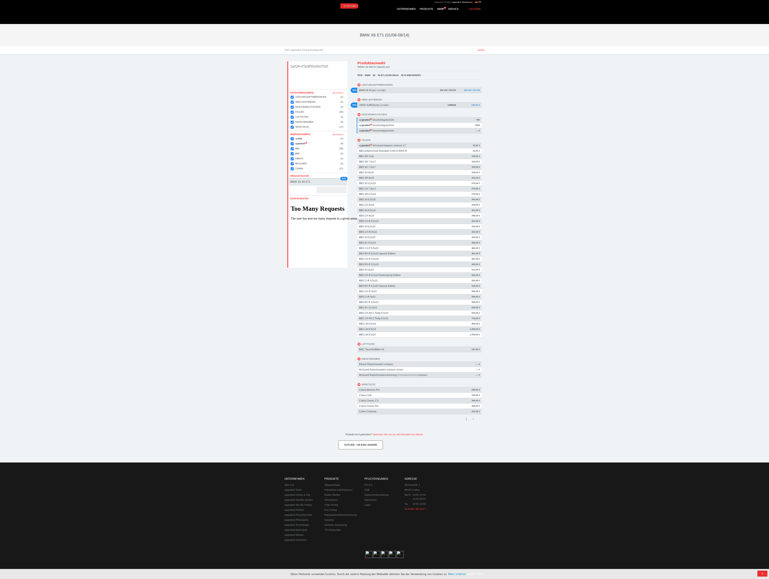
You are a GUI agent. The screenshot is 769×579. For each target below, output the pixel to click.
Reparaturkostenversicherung (340, 515)
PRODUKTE (426, 9)
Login (367, 505)
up (319, 138)
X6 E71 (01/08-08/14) (388, 75)
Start (286, 50)
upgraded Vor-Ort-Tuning (298, 505)
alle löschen (337, 93)
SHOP (440, 9)
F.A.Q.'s (368, 485)
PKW (359, 75)
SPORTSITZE (319, 127)
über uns (289, 485)
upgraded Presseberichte (298, 515)
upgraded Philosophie (296, 520)
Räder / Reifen (332, 495)
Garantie (329, 520)
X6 (374, 75)
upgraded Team (293, 490)
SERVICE (453, 9)
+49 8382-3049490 (360, 445)
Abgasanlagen (332, 485)
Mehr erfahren (457, 574)
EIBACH (319, 158)
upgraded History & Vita (297, 495)
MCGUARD (319, 163)
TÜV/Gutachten (332, 530)
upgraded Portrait (293, 510)
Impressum (370, 500)
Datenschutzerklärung (376, 495)
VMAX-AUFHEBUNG (319, 102)
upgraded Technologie (296, 525)
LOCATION (475, 9)
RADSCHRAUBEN (319, 122)
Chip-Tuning (331, 505)
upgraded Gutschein (295, 540)
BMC (319, 153)
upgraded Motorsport (295, 530)
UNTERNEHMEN (406, 9)
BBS (319, 148)
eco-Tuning (330, 510)
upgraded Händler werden (298, 500)
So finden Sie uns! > (415, 509)
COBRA (319, 168)
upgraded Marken (294, 535)
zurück (481, 50)
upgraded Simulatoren (462, 2)
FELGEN (319, 112)
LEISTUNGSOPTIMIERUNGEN (319, 97)
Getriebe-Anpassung (335, 525)
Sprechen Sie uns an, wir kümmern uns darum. (398, 434)
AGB (366, 490)
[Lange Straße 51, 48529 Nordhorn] (463, 497)
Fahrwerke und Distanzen (338, 490)
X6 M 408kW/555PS (411, 75)
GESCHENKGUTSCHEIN (319, 107)
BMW (367, 75)
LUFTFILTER (319, 117)
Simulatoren (331, 500)
